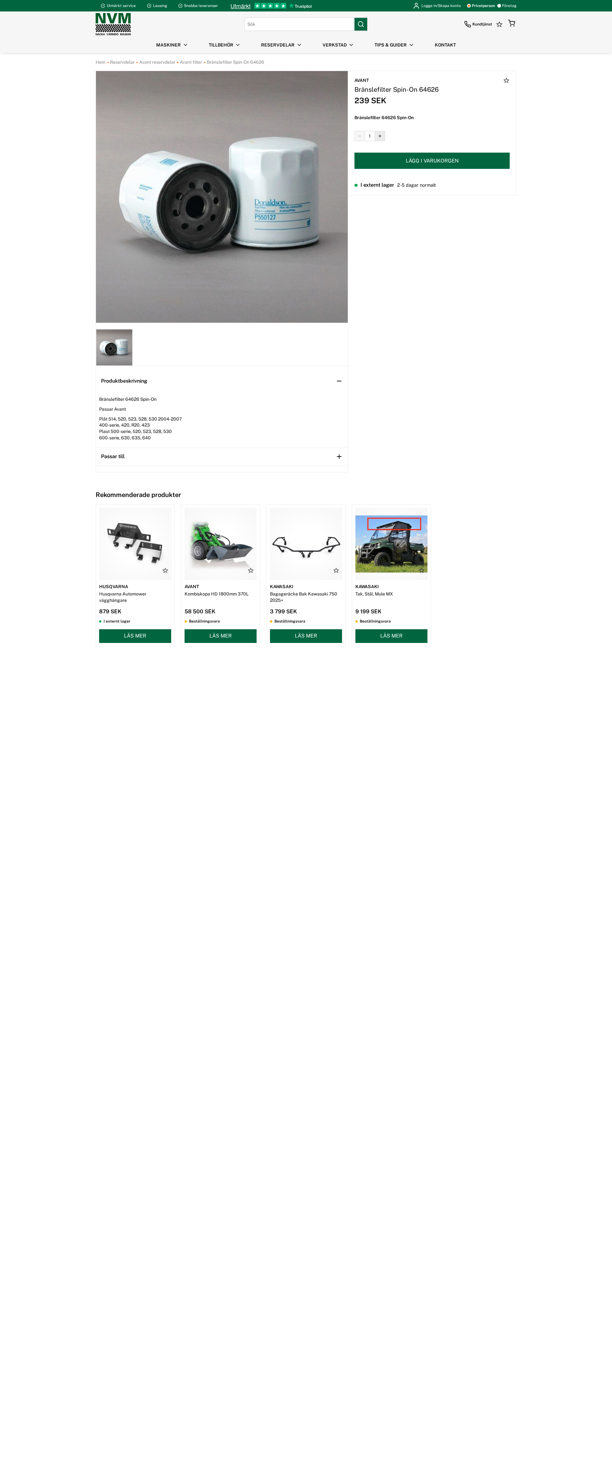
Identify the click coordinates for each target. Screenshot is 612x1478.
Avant (361, 80)
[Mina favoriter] (500, 24)
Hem (101, 62)
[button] (511, 24)
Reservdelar (122, 62)
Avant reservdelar (156, 62)
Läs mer (135, 636)
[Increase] (380, 136)
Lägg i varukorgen (432, 160)
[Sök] (360, 24)
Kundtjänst (482, 24)
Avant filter (190, 62)
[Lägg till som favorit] (506, 81)
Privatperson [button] (483, 6)
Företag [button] (509, 6)
